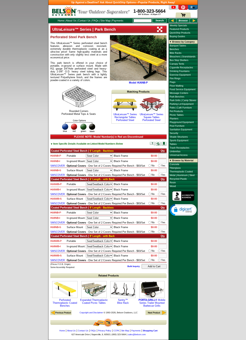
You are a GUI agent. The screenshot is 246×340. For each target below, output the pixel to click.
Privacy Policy (104, 330)
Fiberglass (175, 168)
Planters (174, 118)
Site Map (105, 20)
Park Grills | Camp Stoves (183, 100)
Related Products (108, 275)
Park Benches (177, 96)
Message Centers (179, 93)
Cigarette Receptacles (181, 67)
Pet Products (176, 111)
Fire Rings (175, 78)
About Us (71, 20)
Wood (173, 186)
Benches (174, 49)
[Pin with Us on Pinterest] (183, 8)
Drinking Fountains (179, 71)
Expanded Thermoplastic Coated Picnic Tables (94, 301)
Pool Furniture (177, 126)
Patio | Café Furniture (181, 107)
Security (174, 133)
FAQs (95, 20)
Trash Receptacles (179, 147)
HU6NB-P (55, 155)
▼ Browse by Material (181, 160)
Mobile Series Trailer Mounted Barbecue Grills (152, 303)
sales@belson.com (137, 334)
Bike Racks (175, 53)
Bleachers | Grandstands (182, 56)
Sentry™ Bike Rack (123, 301)
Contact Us (84, 20)
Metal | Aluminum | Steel (182, 175)
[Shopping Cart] (183, 16)
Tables (173, 144)
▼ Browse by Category (182, 42)
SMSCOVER (57, 165)
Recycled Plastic (178, 179)
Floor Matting (176, 85)
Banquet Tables (178, 45)
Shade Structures (179, 137)
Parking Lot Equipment (182, 104)
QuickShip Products (180, 32)
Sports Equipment (179, 140)
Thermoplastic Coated (181, 171)
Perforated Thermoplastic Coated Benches (65, 303)
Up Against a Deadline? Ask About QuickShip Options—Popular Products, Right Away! (123, 2)
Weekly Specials (178, 25)
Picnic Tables (177, 115)
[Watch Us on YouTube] (173, 8)
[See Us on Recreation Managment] (193, 8)
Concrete (174, 164)
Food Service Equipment (182, 89)
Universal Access (179, 155)
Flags (172, 82)
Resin (173, 182)
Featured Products (179, 29)
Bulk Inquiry (133, 266)
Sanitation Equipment (181, 129)
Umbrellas (175, 151)
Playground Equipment (182, 122)
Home (61, 20)
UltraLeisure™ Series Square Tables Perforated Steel (151, 117)
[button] (183, 209)
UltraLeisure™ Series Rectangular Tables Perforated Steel (125, 117)
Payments (117, 20)
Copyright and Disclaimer (91, 312)
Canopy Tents (177, 64)
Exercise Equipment (180, 75)
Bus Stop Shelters (179, 60)
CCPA (116, 330)
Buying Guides (177, 36)
